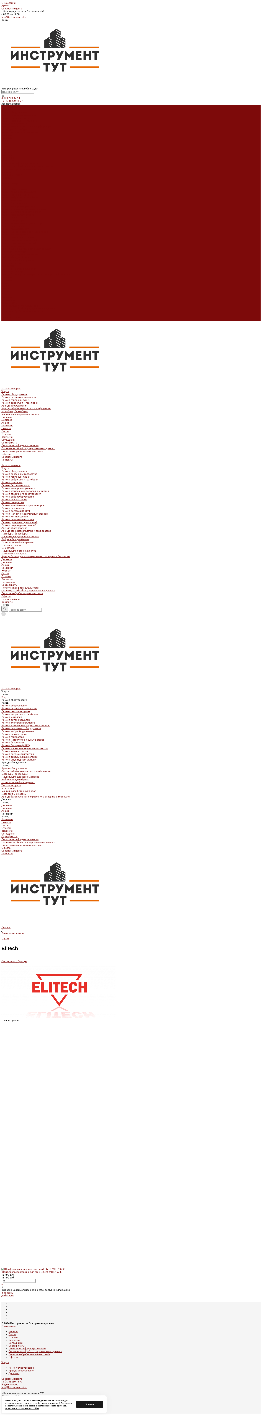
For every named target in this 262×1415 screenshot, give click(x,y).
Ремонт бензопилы (12, 226)
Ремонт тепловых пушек (15, 117)
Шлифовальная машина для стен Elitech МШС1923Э (32, 1271)
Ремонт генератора (12, 220)
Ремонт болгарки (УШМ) (15, 228)
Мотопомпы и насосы (14, 271)
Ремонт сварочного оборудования (21, 211)
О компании (8, 2)
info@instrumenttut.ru (14, 17)
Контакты (7, 319)
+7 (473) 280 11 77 (11, 1381)
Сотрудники (8, 157)
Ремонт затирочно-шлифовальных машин (25, 209)
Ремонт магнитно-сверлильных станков (24, 231)
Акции (5, 282)
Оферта (6, 172)
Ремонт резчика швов (14, 217)
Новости (6, 146)
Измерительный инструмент (18, 260)
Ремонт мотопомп (11, 200)
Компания (7, 285)
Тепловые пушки (11, 263)
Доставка (6, 135)
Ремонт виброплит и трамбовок (19, 120)
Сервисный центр (11, 8)
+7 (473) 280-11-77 (12, 100)
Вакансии (6, 154)
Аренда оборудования (14, 123)
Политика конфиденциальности (19, 163)
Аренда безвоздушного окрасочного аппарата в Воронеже (35, 274)
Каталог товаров (10, 183)
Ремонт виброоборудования (18, 214)
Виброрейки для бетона (15, 257)
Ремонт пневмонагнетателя (17, 237)
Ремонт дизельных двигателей (19, 240)
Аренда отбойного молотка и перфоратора (26, 126)
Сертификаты (9, 160)
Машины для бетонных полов (18, 268)
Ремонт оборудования (14, 112)
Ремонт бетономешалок (15, 203)
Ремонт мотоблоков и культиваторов (23, 223)
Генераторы (8, 265)
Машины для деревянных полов (20, 132)
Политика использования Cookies (22, 1408)
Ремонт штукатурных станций (18, 243)
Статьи (5, 149)
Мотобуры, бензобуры (14, 129)
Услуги (5, 5)
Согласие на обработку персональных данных (28, 166)
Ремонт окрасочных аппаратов (19, 115)
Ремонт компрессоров (14, 234)
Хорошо (90, 1404)
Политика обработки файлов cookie (22, 169)
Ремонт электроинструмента (18, 206)
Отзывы (6, 152)
